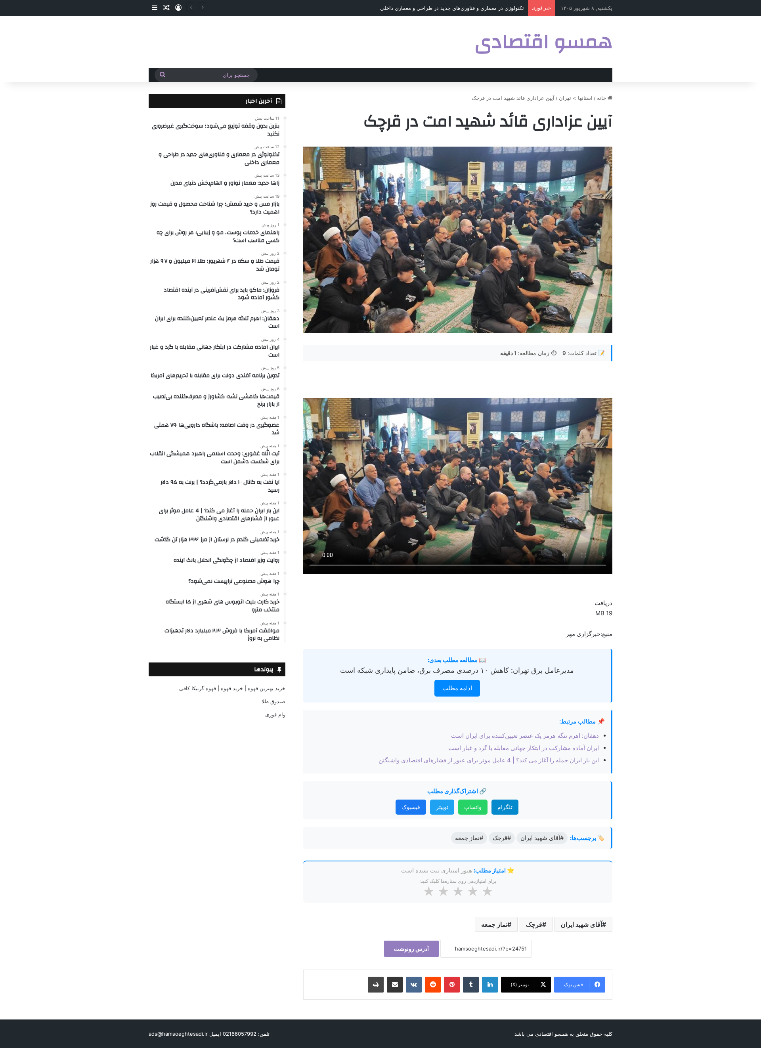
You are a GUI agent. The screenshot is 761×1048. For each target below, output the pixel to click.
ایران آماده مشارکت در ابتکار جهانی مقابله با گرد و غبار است (523, 748)
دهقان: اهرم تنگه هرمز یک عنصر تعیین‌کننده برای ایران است (525, 735)
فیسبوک (411, 807)
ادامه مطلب (457, 688)
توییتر (442, 807)
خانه (602, 98)
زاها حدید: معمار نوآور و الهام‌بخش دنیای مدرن (473, 8)
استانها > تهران (576, 98)
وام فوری (275, 714)
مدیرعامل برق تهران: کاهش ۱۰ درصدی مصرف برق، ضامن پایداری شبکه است (457, 670)
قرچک (534, 924)
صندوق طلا (273, 701)
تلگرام (504, 807)
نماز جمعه (494, 924)
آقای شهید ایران (581, 924)
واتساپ (473, 807)
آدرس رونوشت (411, 948)
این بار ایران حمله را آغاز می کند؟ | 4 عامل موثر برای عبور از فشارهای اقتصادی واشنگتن (489, 760)
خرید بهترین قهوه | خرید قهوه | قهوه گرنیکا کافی (232, 688)
